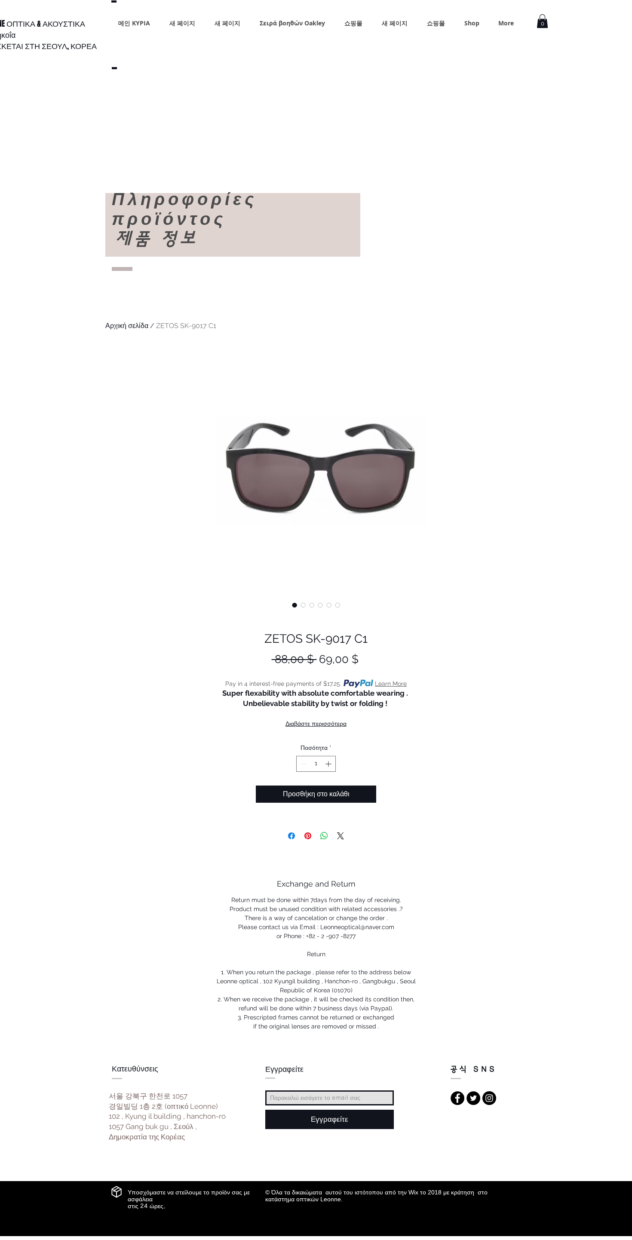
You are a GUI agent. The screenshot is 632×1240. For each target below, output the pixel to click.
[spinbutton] (316, 763)
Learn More (391, 683)
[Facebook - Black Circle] (457, 1098)
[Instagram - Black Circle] (489, 1098)
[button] (542, 21)
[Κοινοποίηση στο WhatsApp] (324, 836)
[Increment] (329, 763)
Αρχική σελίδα (126, 326)
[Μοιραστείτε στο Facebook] (291, 836)
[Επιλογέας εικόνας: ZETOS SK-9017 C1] (294, 605)
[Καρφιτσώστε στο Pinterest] (308, 836)
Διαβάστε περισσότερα (316, 723)
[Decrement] (303, 763)
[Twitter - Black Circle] (473, 1098)
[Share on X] (340, 836)
